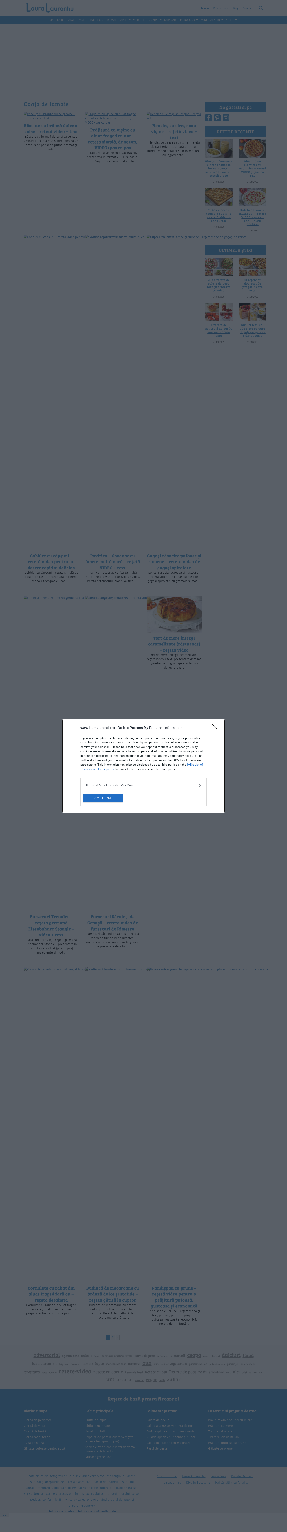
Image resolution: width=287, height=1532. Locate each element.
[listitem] (143, 785)
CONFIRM (102, 798)
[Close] (216, 728)
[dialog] (143, 766)
